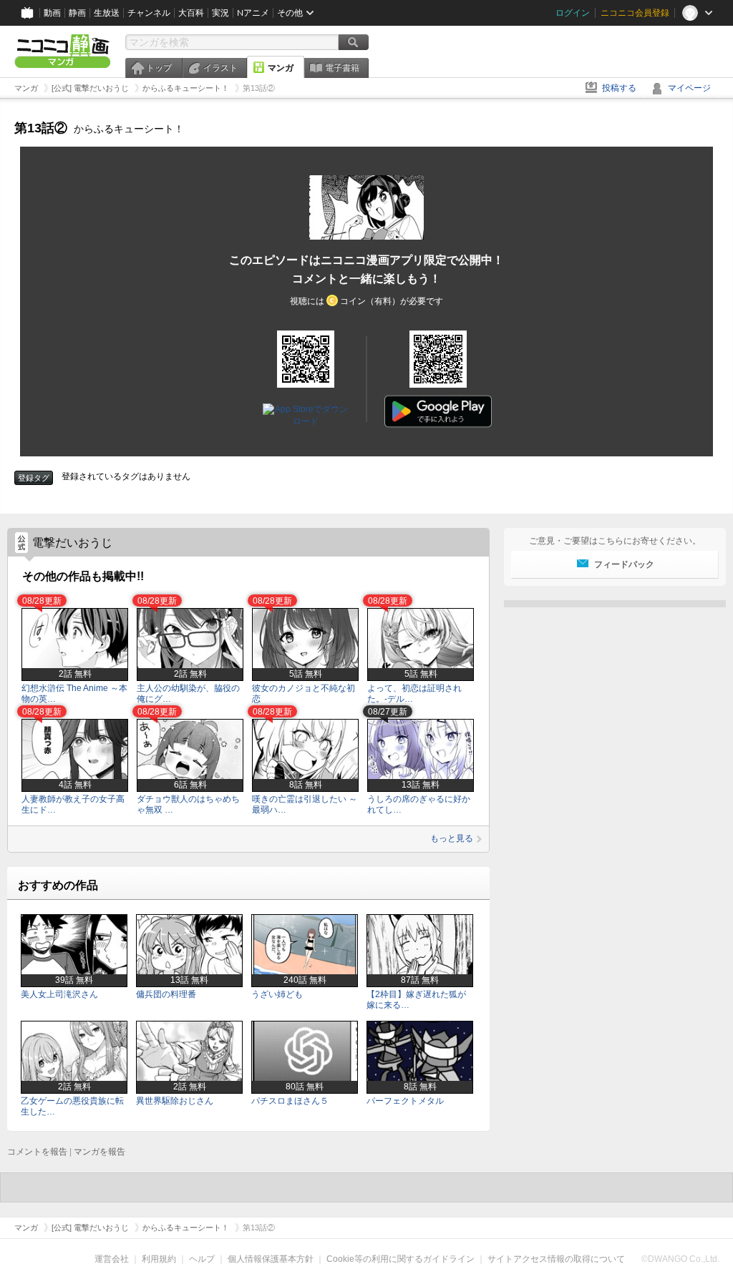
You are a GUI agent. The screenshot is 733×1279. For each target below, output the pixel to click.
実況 (220, 13)
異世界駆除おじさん (174, 1101)
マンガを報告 (99, 1152)
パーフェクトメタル (405, 1101)
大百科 (191, 13)
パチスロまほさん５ (290, 1101)
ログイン (572, 13)
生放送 (107, 13)
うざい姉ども (277, 994)
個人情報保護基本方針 (271, 1259)
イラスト (220, 68)
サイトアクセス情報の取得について (556, 1259)
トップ (159, 68)
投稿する (619, 88)
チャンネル (148, 13)
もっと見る (451, 838)
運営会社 (111, 1259)
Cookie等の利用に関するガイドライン (400, 1259)
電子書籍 (342, 68)
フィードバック (624, 564)
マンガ (280, 68)
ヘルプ (202, 1259)
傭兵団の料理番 (166, 994)
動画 (52, 13)
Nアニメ (253, 13)
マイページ (689, 88)
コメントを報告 (37, 1152)
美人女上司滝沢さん (59, 994)
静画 (77, 13)
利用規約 (159, 1259)
